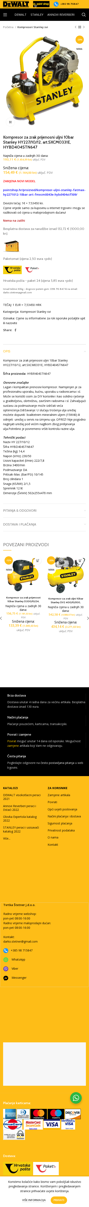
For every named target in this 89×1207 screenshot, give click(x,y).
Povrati (52, 802)
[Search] (84, 15)
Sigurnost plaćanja (60, 823)
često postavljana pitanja (57, 763)
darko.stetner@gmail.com (20, 941)
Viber (15, 968)
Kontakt (53, 845)
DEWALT (20, 15)
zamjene (13, 746)
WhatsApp (18, 959)
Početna (8, 27)
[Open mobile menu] (5, 15)
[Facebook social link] (15, 330)
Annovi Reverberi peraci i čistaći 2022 (19, 808)
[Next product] (84, 27)
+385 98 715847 (69, 3)
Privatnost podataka (61, 830)
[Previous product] (75, 27)
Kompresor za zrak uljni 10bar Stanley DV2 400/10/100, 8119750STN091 (65, 602)
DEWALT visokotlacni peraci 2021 (22, 797)
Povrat (11, 741)
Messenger (19, 978)
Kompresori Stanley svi (32, 27)
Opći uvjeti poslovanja (62, 809)
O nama (53, 837)
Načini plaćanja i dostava (64, 816)
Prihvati (59, 1200)
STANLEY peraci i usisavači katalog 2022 (21, 829)
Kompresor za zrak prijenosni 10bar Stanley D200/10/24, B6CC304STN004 (23, 601)
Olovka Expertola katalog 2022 (20, 818)
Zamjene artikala (59, 795)
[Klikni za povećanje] (10, 122)
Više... (6, 838)
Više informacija (34, 1200)
